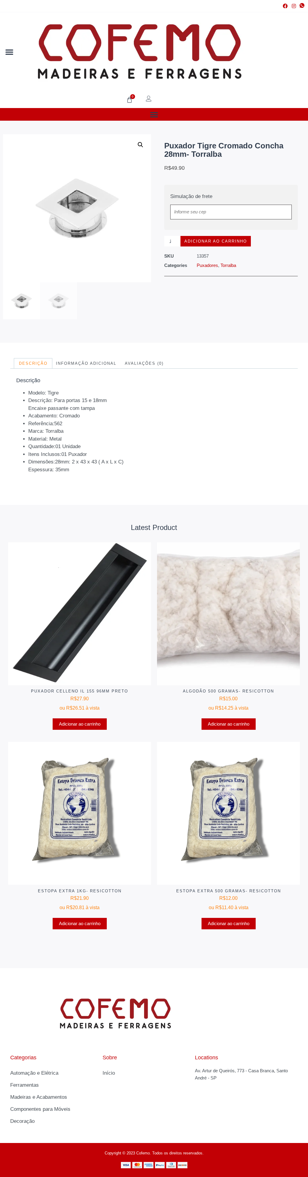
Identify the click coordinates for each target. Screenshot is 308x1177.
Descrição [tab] (33, 363)
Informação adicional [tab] (86, 363)
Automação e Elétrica (34, 1073)
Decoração (22, 1121)
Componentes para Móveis (40, 1109)
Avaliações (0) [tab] (144, 363)
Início (109, 1073)
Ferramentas (24, 1085)
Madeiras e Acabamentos (38, 1097)
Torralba (228, 265)
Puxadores (207, 265)
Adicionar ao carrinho (215, 241)
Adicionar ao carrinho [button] (79, 723)
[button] (9, 51)
